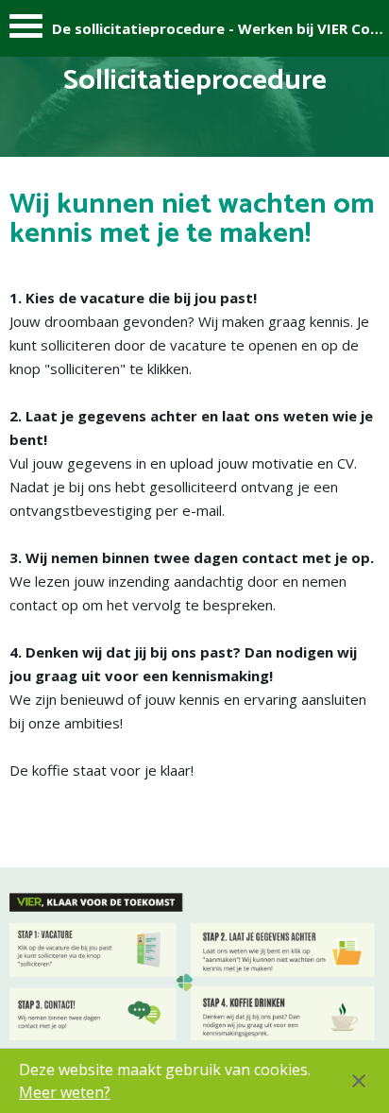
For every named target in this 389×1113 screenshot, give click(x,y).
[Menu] (25, 30)
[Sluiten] (358, 1081)
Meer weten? (64, 1092)
